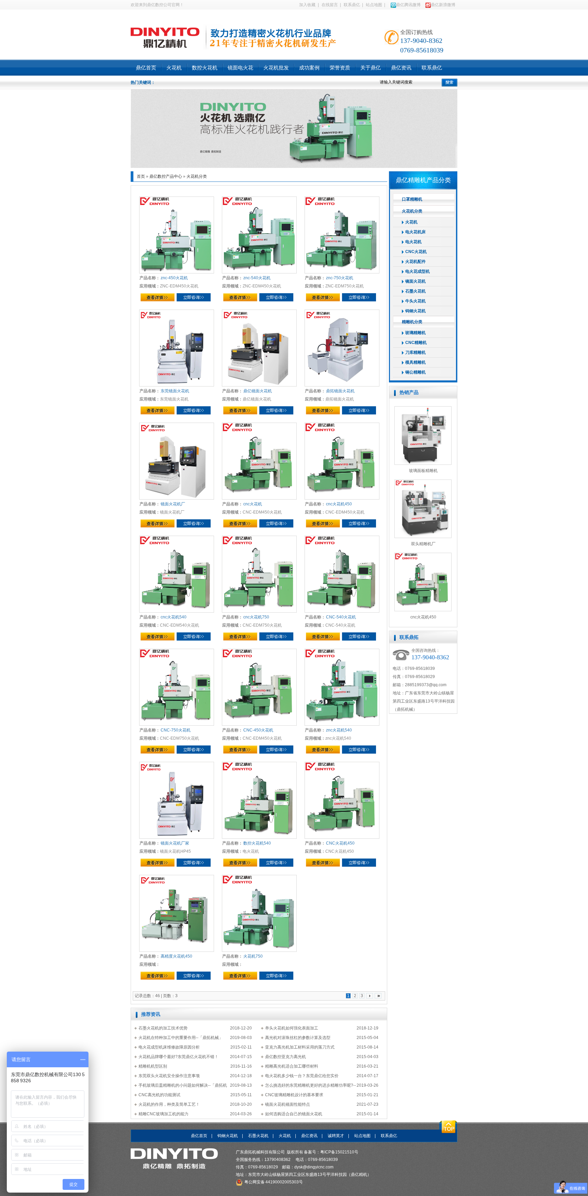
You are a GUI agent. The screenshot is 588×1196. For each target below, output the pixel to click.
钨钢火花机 (415, 311)
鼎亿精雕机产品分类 (423, 180)
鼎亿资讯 (401, 67)
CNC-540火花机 (340, 617)
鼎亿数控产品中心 (165, 176)
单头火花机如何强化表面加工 (291, 1028)
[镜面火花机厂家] (176, 800)
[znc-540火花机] (259, 234)
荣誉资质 (340, 67)
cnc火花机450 (338, 504)
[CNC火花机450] (342, 800)
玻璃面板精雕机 (423, 470)
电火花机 (413, 241)
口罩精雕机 (412, 199)
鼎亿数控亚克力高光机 (285, 1056)
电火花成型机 (417, 271)
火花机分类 (196, 176)
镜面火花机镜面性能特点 (287, 1104)
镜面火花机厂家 (174, 843)
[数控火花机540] (259, 800)
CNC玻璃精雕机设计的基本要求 (294, 1094)
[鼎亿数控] (165, 34)
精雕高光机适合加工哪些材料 (291, 1066)
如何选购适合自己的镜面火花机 (293, 1114)
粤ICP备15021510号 (339, 1152)
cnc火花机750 (256, 617)
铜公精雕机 (415, 372)
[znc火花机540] (342, 687)
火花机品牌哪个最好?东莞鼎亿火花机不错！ (178, 1056)
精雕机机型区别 (152, 1066)
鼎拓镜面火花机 (340, 391)
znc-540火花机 (257, 278)
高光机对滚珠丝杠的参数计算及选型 (297, 1037)
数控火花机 (204, 67)
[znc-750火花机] (342, 234)
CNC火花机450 (340, 843)
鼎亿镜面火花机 (257, 391)
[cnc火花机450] (342, 461)
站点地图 (374, 4)
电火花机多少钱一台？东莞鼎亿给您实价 (302, 1075)
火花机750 (253, 956)
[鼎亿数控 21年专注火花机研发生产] (294, 166)
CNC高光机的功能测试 (159, 1094)
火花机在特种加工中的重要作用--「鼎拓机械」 (180, 1037)
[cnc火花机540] (176, 574)
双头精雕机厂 (423, 543)
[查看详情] (158, 297)
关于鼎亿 (370, 67)
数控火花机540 (257, 843)
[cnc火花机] (259, 461)
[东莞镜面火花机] (176, 348)
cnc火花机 (252, 504)
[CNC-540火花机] (342, 574)
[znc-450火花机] (176, 234)
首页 (141, 176)
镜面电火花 (240, 67)
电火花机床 (415, 232)
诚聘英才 (336, 1135)
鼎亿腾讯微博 (408, 4)
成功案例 (309, 67)
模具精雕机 (415, 362)
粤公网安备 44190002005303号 (273, 1182)
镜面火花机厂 (172, 504)
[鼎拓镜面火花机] (342, 348)
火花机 (174, 67)
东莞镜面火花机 (174, 391)
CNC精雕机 (416, 342)
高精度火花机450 (176, 956)
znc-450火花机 (174, 278)
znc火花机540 (338, 730)
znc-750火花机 (339, 278)
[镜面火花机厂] (176, 461)
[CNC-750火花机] (176, 687)
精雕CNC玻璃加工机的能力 (163, 1114)
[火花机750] (259, 913)
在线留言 (330, 4)
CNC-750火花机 (175, 730)
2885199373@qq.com (425, 684)
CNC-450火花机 (258, 730)
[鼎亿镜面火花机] (259, 348)
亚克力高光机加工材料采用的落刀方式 (299, 1047)
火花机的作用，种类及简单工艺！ (169, 1104)
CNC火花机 (416, 251)
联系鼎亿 (352, 4)
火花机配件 (415, 261)
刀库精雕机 (415, 352)
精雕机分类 (412, 321)
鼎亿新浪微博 (443, 4)
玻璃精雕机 (415, 332)
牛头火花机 (415, 301)
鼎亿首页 (146, 67)
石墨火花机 (415, 291)
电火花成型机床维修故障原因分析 (169, 1047)
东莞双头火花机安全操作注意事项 (169, 1075)
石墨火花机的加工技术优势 (162, 1028)
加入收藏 (307, 4)
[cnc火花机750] (259, 574)
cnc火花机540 (173, 617)
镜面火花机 (415, 281)
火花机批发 (276, 67)
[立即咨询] (194, 297)
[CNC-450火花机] (259, 687)
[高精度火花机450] (176, 913)
